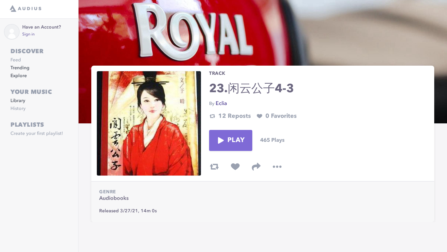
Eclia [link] (221, 103)
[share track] (256, 166)
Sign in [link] (28, 34)
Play (235, 140)
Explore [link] (18, 76)
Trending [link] (19, 68)
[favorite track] (235, 166)
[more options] (277, 166)
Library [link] (17, 100)
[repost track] (214, 166)
